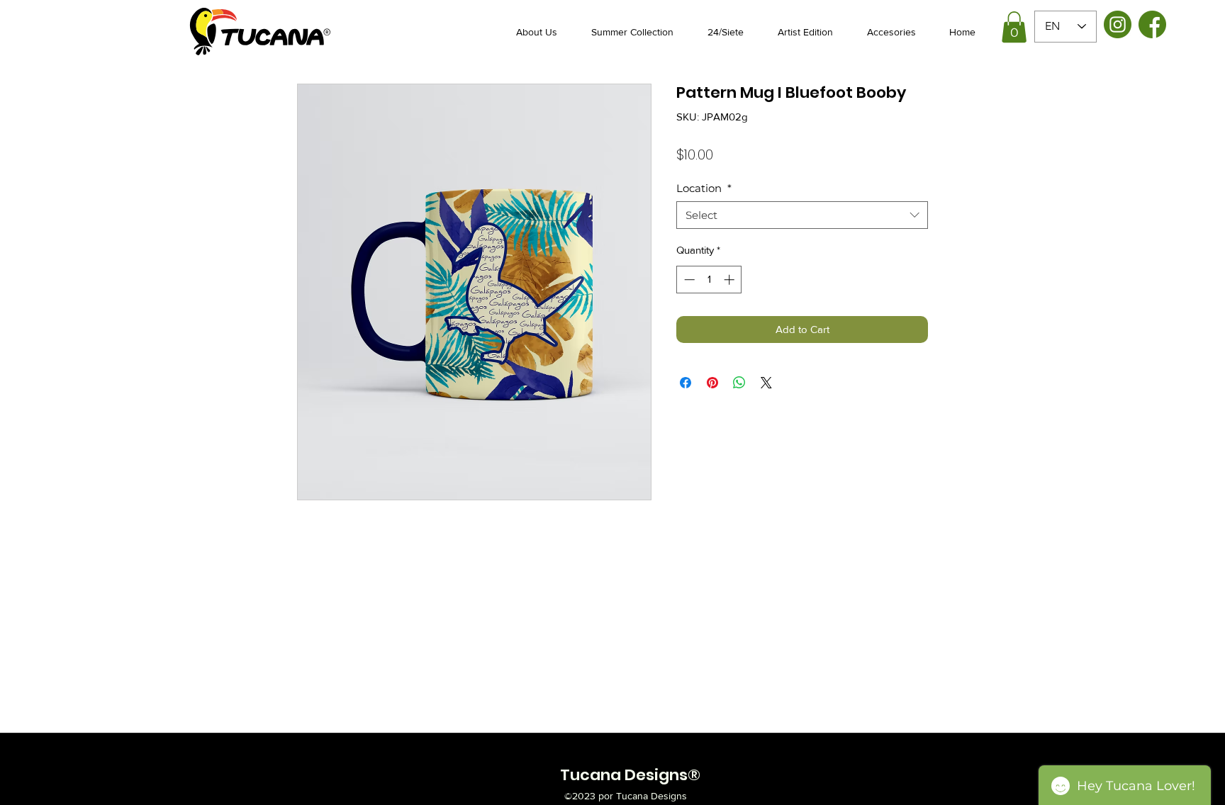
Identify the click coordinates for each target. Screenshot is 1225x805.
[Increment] (730, 279)
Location (704, 188)
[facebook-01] (1152, 24)
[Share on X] (766, 382)
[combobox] (802, 215)
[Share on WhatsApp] (739, 382)
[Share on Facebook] (685, 382)
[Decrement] (688, 279)
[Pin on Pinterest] (712, 382)
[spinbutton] (709, 279)
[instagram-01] (1117, 24)
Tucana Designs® (630, 775)
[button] (1014, 27)
